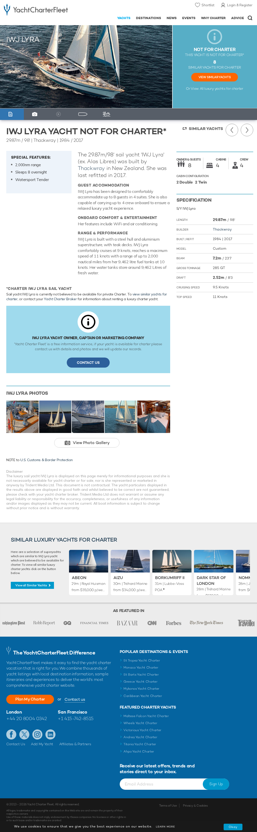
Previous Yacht (232, 130)
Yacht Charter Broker (60, 299)
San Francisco (72, 712)
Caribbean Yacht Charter (142, 696)
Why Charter (213, 18)
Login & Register (239, 5)
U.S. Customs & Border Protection (46, 460)
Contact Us (88, 362)
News (172, 18)
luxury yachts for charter (223, 88)
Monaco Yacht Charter (140, 667)
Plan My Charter (30, 699)
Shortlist (208, 5)
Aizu (118, 577)
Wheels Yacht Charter (140, 723)
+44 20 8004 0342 (26, 718)
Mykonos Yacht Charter (141, 688)
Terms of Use (168, 806)
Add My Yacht (42, 744)
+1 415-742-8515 (75, 718)
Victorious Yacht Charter (142, 730)
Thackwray (91, 168)
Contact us (75, 699)
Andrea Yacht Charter (140, 737)
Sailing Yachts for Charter (60, 31)
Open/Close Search (250, 18)
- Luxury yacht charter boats (36, 9)
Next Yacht (247, 130)
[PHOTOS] (36, 114)
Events (189, 18)
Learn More (165, 826)
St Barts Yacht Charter (141, 674)
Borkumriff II (169, 577)
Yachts (124, 18)
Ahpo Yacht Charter (138, 751)
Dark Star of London (211, 580)
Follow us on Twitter (24, 734)
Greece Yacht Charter (140, 681)
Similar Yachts (206, 128)
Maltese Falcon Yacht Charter (146, 716)
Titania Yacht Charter (139, 744)
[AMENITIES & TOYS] (108, 114)
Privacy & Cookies (195, 806)
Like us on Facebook (11, 734)
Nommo (247, 577)
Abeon (79, 577)
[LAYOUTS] (84, 114)
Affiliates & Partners (75, 744)
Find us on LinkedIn (50, 734)
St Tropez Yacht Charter (141, 660)
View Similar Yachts (215, 77)
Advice (237, 18)
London (14, 712)
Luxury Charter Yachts (22, 31)
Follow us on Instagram (37, 734)
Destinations (148, 18)
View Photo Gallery (91, 442)
